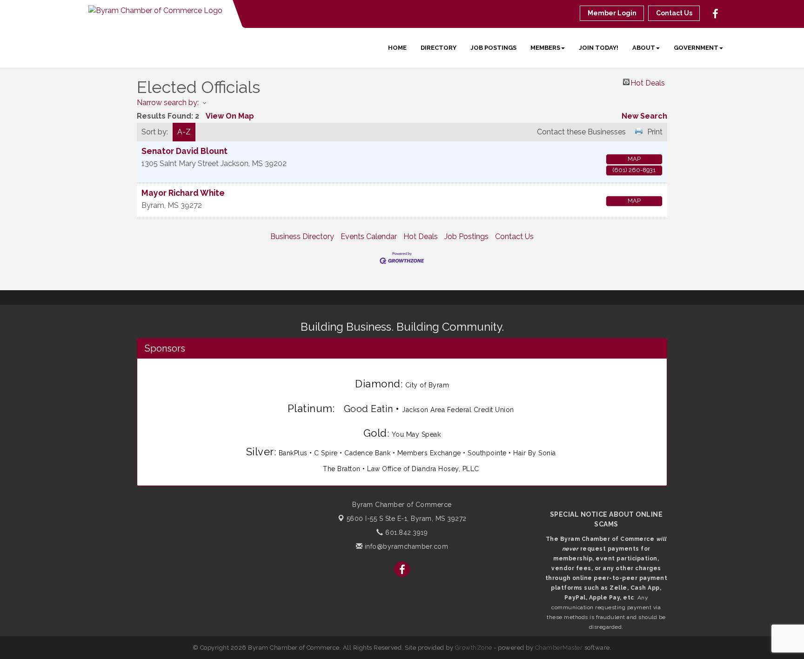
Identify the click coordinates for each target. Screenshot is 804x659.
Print (655, 131)
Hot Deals (647, 82)
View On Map (230, 116)
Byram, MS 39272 (407, 518)
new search (644, 116)
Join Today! (598, 47)
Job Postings (493, 47)
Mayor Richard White (183, 193)
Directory (438, 47)
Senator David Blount (184, 151)
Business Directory (302, 236)
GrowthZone (473, 647)
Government (696, 47)
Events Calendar (369, 236)
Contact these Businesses (581, 131)
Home (397, 47)
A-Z (184, 131)
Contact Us (514, 236)
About (643, 47)
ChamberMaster (559, 647)
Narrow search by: (168, 102)
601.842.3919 (405, 532)
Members (545, 47)
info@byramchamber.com (405, 546)
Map (634, 158)
